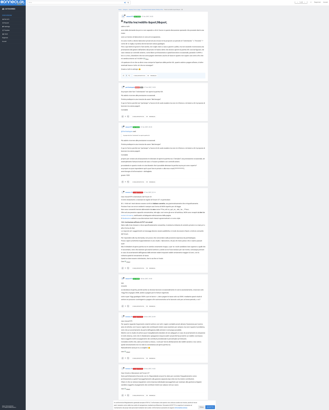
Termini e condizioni (9, 405)
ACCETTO (210, 407)
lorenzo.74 (129, 192)
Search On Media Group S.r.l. (10, 407)
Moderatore (126, 218)
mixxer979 (129, 16)
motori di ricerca (127, 215)
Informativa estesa (181, 408)
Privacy (3, 405)
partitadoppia (130, 87)
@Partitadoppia (126, 131)
